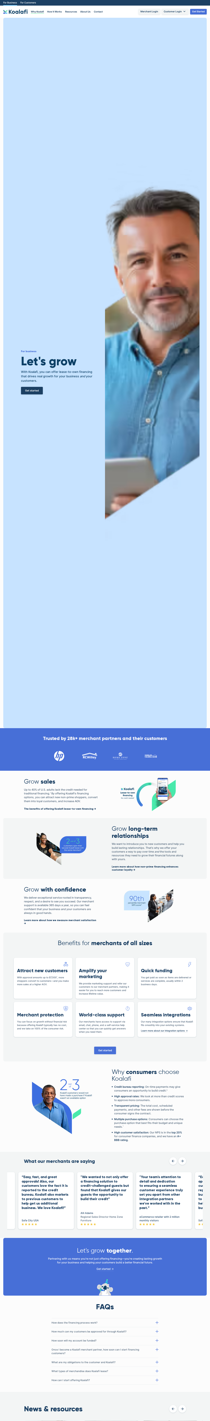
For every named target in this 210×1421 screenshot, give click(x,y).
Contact (98, 11)
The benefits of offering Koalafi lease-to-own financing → (60, 808)
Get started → (105, 1268)
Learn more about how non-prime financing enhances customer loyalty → (145, 868)
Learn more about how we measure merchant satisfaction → (60, 922)
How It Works (54, 11)
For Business (10, 2)
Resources (71, 11)
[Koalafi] (15, 12)
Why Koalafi (37, 11)
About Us (85, 11)
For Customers (28, 2)
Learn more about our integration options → (164, 1030)
